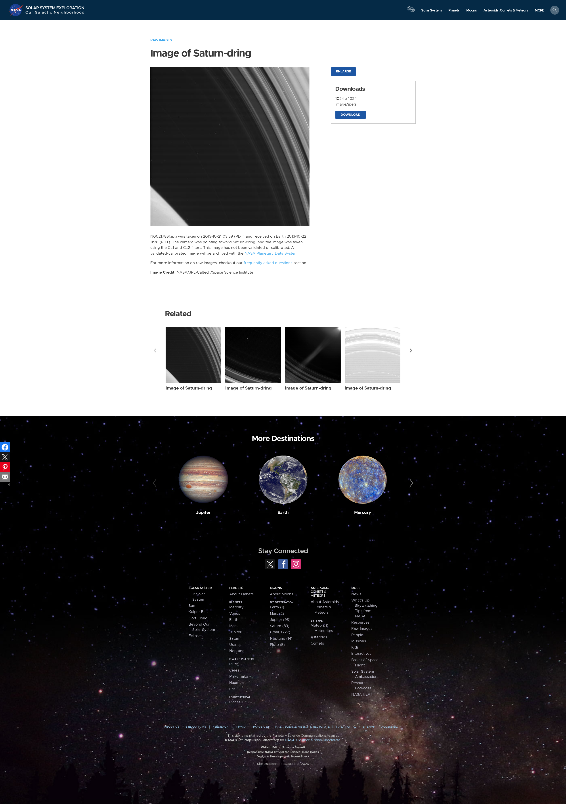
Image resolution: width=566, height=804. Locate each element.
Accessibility (391, 726)
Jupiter (203, 513)
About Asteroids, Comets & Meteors (325, 607)
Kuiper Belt (198, 612)
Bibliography (196, 726)
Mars (233, 626)
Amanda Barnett (293, 747)
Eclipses (196, 636)
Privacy (241, 726)
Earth (283, 513)
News (356, 594)
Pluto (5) (277, 645)
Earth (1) (277, 607)
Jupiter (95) (280, 620)
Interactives (361, 653)
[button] (540, 10)
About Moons (281, 594)
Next (411, 350)
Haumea (236, 683)
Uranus (235, 645)
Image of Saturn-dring (189, 388)
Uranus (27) (280, 632)
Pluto (233, 664)
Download (350, 114)
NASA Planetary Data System (271, 253)
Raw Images (161, 40)
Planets (236, 588)
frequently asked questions (268, 263)
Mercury (362, 513)
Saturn (235, 638)
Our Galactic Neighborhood (55, 13)
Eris (232, 689)
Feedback (220, 726)
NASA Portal (346, 726)
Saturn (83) (279, 626)
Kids (355, 647)
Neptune (237, 651)
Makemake (238, 676)
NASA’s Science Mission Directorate (312, 740)
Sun (192, 605)
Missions (358, 641)
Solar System (200, 588)
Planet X (236, 702)
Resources (360, 622)
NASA (16, 10)
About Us (171, 726)
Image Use (261, 726)
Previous (155, 350)
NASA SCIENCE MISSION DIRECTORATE (302, 726)
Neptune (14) (281, 638)
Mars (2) (277, 613)
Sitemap (369, 726)
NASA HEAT (361, 694)
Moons (276, 588)
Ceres (234, 670)
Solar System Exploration (55, 6)
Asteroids (319, 637)
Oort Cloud (198, 618)
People (357, 635)
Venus (234, 613)
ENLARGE (343, 71)
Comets (317, 643)
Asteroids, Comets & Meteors (320, 591)
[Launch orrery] (410, 11)
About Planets (241, 594)
